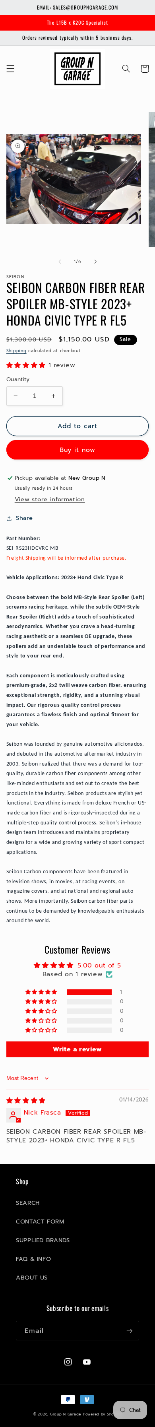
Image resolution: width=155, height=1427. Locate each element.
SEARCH (28, 1202)
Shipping (16, 351)
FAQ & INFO (33, 1258)
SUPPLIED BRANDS (43, 1240)
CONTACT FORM (40, 1221)
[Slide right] (95, 261)
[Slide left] (59, 261)
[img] (26, 1100)
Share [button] (24, 518)
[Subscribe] (129, 1330)
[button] (10, 69)
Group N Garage (65, 1414)
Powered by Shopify (102, 1414)
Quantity (17, 380)
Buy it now (78, 450)
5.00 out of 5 (99, 965)
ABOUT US (32, 1277)
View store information (50, 499)
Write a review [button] (77, 1049)
